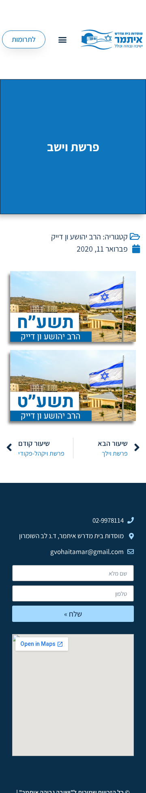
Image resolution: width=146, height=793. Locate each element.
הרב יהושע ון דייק (76, 236)
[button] (62, 39)
